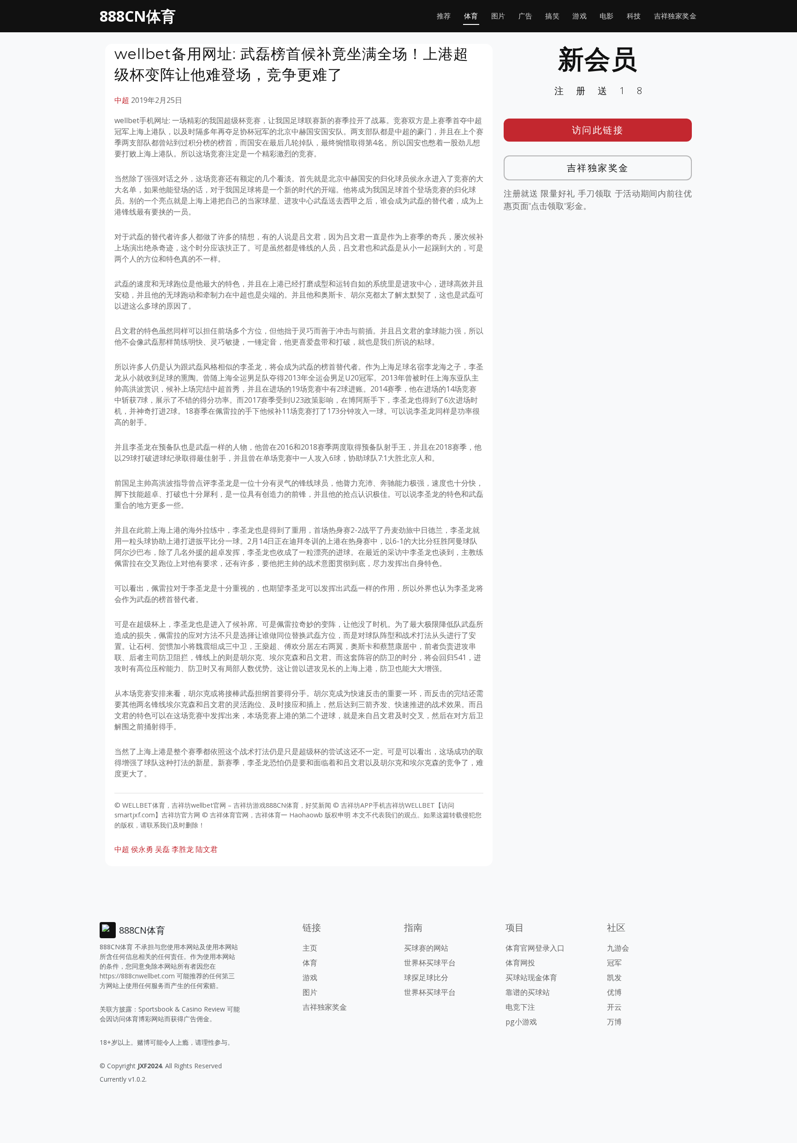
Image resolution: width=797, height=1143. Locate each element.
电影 (607, 16)
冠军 (614, 963)
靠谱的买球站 (528, 992)
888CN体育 (138, 16)
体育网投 (520, 963)
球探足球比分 (426, 977)
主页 (310, 948)
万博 (614, 1022)
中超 (121, 100)
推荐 (444, 16)
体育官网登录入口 (535, 948)
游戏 (579, 16)
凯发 (614, 977)
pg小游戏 (521, 1022)
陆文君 (207, 849)
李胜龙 (183, 849)
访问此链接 (598, 130)
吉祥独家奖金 (675, 16)
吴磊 (162, 849)
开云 (614, 1007)
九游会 (618, 948)
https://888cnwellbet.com (137, 975)
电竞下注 (520, 1007)
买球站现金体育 (531, 977)
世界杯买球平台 (430, 963)
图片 (498, 16)
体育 (471, 16)
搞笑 (552, 16)
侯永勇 (142, 849)
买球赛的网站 (426, 948)
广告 (525, 16)
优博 (614, 992)
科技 (634, 16)
